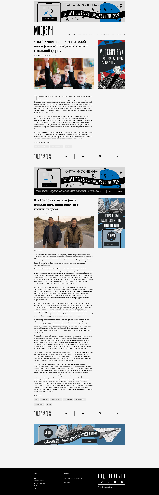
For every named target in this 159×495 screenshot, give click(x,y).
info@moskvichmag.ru (107, 487)
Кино (35, 214)
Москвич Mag (106, 486)
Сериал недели (39, 404)
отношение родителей (57, 146)
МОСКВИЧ (43, 30)
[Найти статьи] (124, 34)
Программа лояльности (70, 484)
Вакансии (66, 476)
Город (35, 55)
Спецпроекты (67, 482)
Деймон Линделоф (56, 399)
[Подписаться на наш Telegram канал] (66, 156)
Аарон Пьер (44, 399)
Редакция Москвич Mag (46, 55)
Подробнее (119, 191)
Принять (110, 191)
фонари (49, 404)
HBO (36, 399)
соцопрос (68, 146)
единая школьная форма (41, 146)
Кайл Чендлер (68, 399)
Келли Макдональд (80, 399)
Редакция (66, 473)
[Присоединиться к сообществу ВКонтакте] (83, 156)
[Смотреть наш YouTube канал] (116, 156)
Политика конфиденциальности (73, 478)
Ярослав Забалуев (44, 214)
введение (41, 108)
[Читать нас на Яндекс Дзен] (99, 156)
